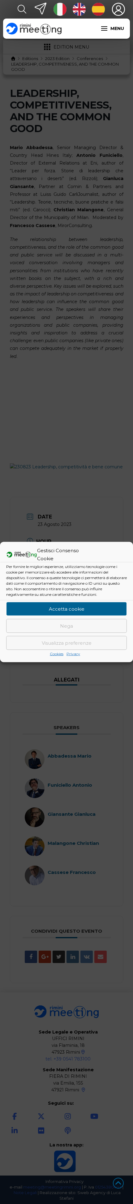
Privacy (73, 653)
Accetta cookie (66, 609)
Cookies (56, 653)
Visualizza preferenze (67, 643)
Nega (66, 626)
